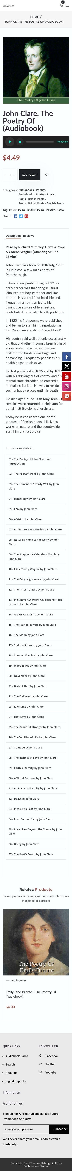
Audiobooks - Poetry (32, 190)
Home (34, 17)
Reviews (28, 235)
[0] (61, 5)
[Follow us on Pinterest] (26, 216)
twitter (50, 1064)
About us (11, 1073)
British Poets (17, 209)
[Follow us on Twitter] (21, 216)
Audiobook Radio (17, 1056)
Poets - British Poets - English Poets (41, 203)
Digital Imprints (16, 1081)
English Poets (35, 209)
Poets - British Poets (31, 199)
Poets (60, 209)
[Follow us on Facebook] (15, 216)
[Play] (9, 141)
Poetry (50, 209)
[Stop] (20, 141)
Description (13, 235)
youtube (50, 1072)
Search (10, 1064)
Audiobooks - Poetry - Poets (36, 194)
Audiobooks (18, 980)
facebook (51, 1056)
